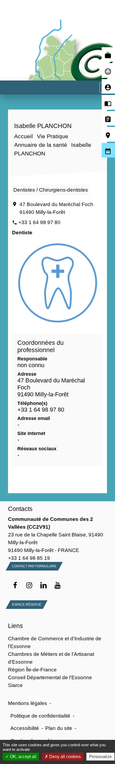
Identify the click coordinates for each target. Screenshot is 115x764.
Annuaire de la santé (40, 145)
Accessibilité (24, 728)
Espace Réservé (26, 604)
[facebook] (15, 585)
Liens (15, 625)
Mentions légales (27, 703)
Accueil (23, 136)
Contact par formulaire (34, 566)
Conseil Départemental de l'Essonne (50, 677)
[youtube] (57, 585)
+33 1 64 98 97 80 (39, 222)
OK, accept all (22, 756)
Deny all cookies (64, 756)
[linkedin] (43, 585)
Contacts (20, 508)
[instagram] (29, 585)
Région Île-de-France (32, 669)
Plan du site (58, 728)
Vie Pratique (52, 136)
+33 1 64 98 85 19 (29, 558)
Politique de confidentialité (40, 716)
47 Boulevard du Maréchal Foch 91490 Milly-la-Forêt (56, 208)
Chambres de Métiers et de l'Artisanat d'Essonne (51, 658)
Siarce (15, 685)
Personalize (100, 756)
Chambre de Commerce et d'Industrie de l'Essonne (54, 642)
